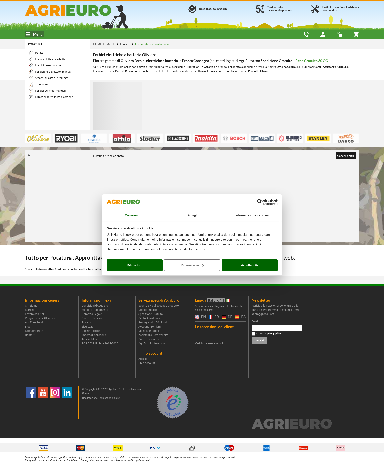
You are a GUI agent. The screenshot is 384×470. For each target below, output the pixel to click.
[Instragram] (55, 402)
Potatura (35, 44)
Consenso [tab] (132, 215)
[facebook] (31, 402)
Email (255, 321)
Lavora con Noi (34, 314)
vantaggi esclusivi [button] (263, 314)
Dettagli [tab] (192, 215)
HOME (97, 44)
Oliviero (125, 44)
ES (243, 317)
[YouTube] (43, 402)
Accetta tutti (249, 265)
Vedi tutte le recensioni (209, 343)
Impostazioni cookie (94, 335)
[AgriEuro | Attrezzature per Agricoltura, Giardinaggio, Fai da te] (78, 10)
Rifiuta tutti (134, 265)
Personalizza (190, 265)
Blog (28, 326)
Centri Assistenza (149, 318)
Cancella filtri (345, 155)
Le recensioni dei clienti (215, 326)
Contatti (30, 335)
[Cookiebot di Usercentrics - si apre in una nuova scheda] (260, 202)
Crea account (146, 363)
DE (229, 317)
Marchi (111, 44)
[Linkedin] (67, 402)
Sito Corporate (34, 330)
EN (203, 317)
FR (216, 317)
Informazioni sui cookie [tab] (251, 215)
